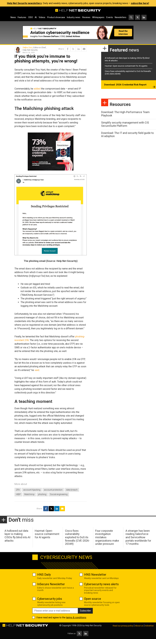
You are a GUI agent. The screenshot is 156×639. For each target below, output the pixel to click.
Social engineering (58, 494)
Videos (42, 17)
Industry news (73, 17)
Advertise (149, 626)
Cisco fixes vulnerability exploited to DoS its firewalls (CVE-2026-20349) (77, 537)
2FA (18, 490)
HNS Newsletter (95, 574)
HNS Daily (44, 574)
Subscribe (85, 610)
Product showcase (56, 17)
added (37, 88)
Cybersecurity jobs (49, 599)
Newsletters (120, 17)
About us (139, 626)
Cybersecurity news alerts (101, 584)
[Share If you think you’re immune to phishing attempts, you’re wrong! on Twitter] (73, 49)
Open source (92, 599)
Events (109, 17)
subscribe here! (140, 3)
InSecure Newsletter (51, 584)
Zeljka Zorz (27, 47)
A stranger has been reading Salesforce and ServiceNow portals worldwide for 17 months (138, 537)
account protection (53, 490)
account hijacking (31, 490)
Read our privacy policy (123, 626)
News (13, 17)
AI (36, 17)
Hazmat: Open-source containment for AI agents (126, 66)
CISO (30, 17)
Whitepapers (98, 17)
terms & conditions (76, 617)
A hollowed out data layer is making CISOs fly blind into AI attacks (17, 535)
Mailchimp (29, 494)
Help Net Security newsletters (24, 3)
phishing (42, 494)
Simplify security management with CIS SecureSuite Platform (125, 124)
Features (22, 17)
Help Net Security (93, 625)
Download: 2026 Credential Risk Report (125, 84)
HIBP (18, 494)
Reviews (86, 17)
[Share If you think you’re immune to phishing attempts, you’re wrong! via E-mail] (84, 49)
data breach (72, 490)
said (37, 370)
